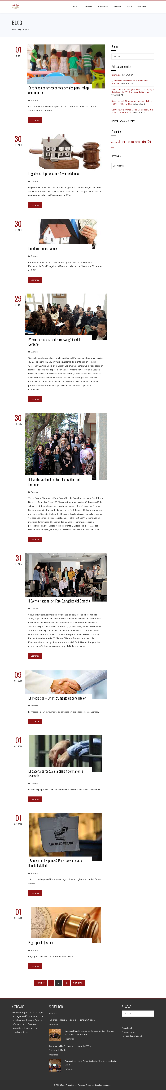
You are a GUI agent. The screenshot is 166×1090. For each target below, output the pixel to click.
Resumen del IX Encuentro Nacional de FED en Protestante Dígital (131, 102)
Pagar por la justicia (40, 942)
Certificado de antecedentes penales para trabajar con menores (59, 90)
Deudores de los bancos (42, 248)
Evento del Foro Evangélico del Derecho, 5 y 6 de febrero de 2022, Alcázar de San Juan (132, 91)
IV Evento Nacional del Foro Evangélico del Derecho (54, 342)
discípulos (114, 142)
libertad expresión (135, 141)
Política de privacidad (132, 1035)
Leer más (35, 120)
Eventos (34, 352)
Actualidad (102, 6)
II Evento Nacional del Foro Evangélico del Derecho (59, 601)
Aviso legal (127, 1028)
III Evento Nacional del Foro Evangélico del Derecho (54, 482)
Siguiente (77, 982)
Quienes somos (87, 6)
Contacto (128, 6)
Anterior (40, 982)
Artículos (34, 100)
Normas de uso (129, 1032)
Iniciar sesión (141, 6)
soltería (114, 147)
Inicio (75, 6)
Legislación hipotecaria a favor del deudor (54, 173)
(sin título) (116, 74)
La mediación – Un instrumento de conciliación (57, 698)
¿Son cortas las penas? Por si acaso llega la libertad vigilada (55, 863)
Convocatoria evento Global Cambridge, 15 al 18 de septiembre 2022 (132, 111)
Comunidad (117, 6)
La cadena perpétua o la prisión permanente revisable (55, 773)
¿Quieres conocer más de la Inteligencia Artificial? (72, 1019)
